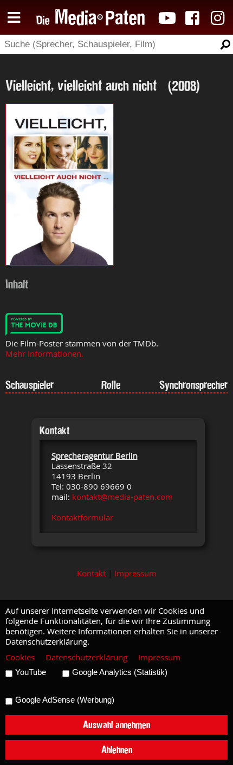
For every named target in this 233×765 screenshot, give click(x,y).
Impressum (135, 573)
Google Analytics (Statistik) (119, 672)
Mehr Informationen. (44, 354)
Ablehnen (116, 749)
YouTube (30, 672)
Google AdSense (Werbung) (64, 700)
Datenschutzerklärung (86, 657)
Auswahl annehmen (116, 724)
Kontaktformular (82, 517)
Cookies (20, 657)
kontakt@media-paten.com (122, 497)
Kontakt (91, 573)
